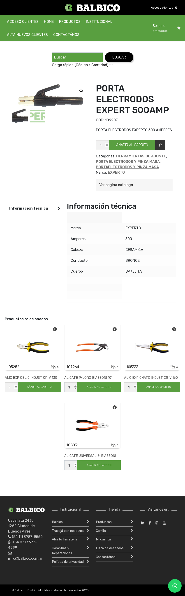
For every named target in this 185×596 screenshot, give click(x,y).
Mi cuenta (103, 539)
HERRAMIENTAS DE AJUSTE (141, 156)
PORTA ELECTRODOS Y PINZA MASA (128, 161)
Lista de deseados (110, 548)
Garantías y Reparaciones (62, 550)
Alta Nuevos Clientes (27, 35)
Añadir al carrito (132, 145)
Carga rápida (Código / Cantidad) (80, 65)
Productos (70, 21)
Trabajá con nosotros (68, 531)
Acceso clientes (162, 7)
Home (49, 21)
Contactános (66, 35)
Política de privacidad (68, 562)
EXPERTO (116, 172)
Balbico (57, 522)
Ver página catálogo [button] (116, 185)
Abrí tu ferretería (64, 539)
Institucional (99, 21)
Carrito (101, 531)
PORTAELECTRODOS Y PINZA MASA (127, 167)
